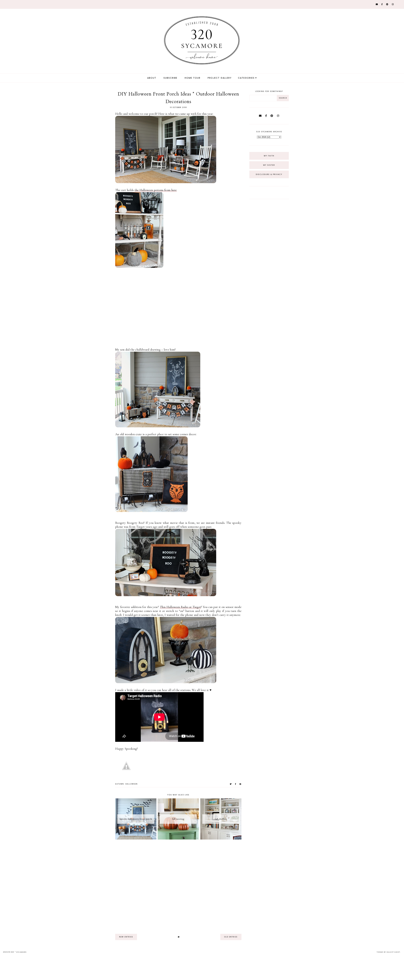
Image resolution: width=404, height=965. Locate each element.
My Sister (269, 165)
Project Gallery (220, 77)
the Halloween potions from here (156, 190)
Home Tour (192, 77)
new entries (126, 937)
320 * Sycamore (19, 952)
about (151, 77)
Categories (246, 77)
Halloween (131, 784)
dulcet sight (393, 952)
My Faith (269, 155)
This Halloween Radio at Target (180, 607)
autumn (119, 784)
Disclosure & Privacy (269, 174)
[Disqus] (178, 885)
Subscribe (170, 77)
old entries (231, 937)
